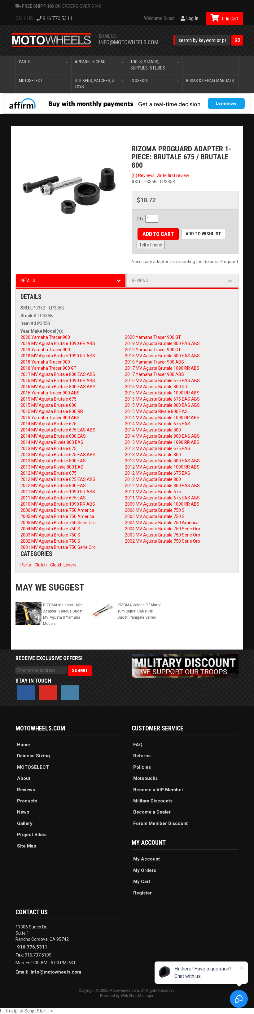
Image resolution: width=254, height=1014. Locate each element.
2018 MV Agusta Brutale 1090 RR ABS (57, 355)
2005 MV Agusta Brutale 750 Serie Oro (58, 522)
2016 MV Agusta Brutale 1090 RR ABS (57, 380)
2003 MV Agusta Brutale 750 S (50, 534)
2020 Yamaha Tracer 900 (45, 337)
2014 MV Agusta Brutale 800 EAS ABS (162, 436)
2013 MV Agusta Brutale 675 (48, 448)
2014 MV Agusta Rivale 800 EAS (51, 442)
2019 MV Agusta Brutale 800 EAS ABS (162, 343)
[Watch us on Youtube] (48, 692)
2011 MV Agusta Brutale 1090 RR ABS (57, 491)
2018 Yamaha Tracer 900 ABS (154, 362)
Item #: (27, 323)
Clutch (40, 564)
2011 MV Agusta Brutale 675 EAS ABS (162, 497)
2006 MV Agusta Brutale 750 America (57, 510)
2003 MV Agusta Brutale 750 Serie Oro (162, 534)
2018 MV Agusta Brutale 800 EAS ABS (162, 355)
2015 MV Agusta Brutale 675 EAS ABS (162, 399)
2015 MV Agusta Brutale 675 (48, 399)
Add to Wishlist (203, 234)
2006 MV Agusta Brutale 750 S (155, 510)
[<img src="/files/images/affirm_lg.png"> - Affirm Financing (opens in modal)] (127, 103)
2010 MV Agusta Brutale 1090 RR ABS (57, 504)
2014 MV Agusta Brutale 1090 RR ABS (162, 417)
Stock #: (29, 315)
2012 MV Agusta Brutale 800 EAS (53, 485)
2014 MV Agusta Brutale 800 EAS (53, 436)
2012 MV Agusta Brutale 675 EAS (157, 473)
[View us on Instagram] (70, 692)
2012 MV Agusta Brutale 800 (153, 479)
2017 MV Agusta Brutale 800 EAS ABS (57, 374)
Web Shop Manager (136, 996)
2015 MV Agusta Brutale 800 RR (51, 411)
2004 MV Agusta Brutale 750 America (162, 522)
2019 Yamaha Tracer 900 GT (153, 349)
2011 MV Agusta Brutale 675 (153, 491)
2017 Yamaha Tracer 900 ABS (154, 374)
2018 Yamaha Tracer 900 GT (48, 368)
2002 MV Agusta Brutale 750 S (50, 541)
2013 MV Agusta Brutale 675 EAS (157, 448)
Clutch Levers (63, 564)
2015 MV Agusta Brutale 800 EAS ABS (162, 405)
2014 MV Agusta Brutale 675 (48, 423)
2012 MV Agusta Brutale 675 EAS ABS (57, 479)
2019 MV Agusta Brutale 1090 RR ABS (57, 343)
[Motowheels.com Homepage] (51, 40)
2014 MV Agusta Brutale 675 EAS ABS (57, 429)
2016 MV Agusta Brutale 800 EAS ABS (57, 386)
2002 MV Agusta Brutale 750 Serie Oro (162, 541)
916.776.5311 (32, 947)
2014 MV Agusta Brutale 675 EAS (157, 423)
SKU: (137, 181)
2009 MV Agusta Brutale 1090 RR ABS (162, 504)
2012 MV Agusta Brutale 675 (48, 473)
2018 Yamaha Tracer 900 (45, 362)
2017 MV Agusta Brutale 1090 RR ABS (162, 368)
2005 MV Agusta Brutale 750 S (155, 516)
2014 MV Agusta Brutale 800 (153, 429)
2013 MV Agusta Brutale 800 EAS (53, 460)
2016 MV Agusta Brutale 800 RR (156, 386)
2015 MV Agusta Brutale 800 (48, 405)
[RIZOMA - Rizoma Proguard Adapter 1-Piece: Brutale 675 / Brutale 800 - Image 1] (68, 182)
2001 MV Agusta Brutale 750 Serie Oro (58, 547)
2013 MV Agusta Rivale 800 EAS (51, 467)
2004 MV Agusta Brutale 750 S (50, 528)
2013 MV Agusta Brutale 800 (153, 454)
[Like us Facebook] (26, 692)
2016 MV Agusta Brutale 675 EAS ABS (162, 380)
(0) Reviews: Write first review (160, 175)
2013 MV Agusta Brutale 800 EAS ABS (162, 460)
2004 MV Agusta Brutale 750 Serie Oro (162, 528)
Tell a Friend (150, 244)
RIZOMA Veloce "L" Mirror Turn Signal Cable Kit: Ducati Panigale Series (139, 611)
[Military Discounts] (185, 665)
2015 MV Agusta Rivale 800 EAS (156, 411)
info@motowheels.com (128, 42)
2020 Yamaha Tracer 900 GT (153, 337)
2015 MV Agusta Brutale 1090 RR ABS (162, 392)
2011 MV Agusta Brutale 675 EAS (53, 497)
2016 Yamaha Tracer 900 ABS (50, 392)
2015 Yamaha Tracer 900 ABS (50, 417)
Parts (25, 564)
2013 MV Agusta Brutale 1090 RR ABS (162, 442)
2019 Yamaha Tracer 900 (45, 349)
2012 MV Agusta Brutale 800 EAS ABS (162, 485)
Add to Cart (158, 234)
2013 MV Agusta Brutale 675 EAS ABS (57, 454)
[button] (208, 40)
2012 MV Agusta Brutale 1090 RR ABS (162, 467)
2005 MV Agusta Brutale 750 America (57, 516)
